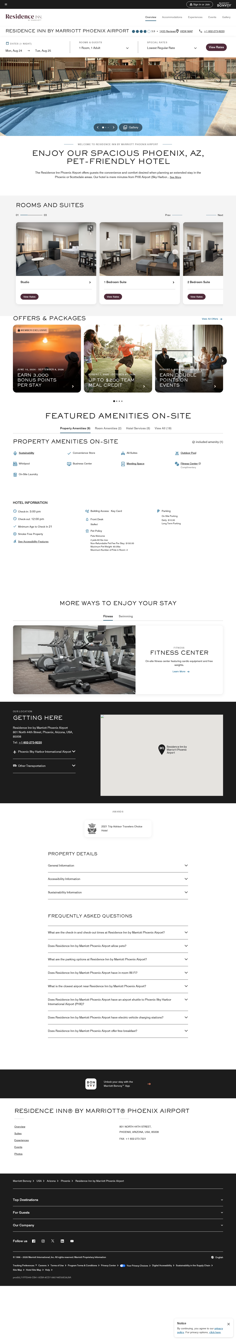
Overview (150, 17)
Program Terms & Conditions (82, 1265)
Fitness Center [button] (189, 463)
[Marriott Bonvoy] (222, 4)
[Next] (223, 361)
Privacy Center (108, 1265)
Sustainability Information (65, 892)
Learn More (179, 671)
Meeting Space (135, 463)
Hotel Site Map (33, 1270)
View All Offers (210, 318)
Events (212, 17)
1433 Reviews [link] (167, 31)
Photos (18, 1153)
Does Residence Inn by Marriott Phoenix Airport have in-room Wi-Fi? (92, 973)
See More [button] (175, 177)
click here (215, 1332)
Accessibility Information (64, 879)
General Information (61, 865)
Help (47, 1270)
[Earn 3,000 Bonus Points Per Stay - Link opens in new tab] (47, 359)
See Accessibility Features (33, 541)
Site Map (17, 1270)
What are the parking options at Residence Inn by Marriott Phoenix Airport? (97, 959)
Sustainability (26, 452)
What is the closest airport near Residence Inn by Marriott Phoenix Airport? (97, 986)
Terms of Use (57, 1265)
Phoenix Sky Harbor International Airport (44, 751)
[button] (199, 4)
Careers (42, 1265)
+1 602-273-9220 (214, 31)
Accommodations (172, 17)
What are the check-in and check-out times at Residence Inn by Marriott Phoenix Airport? (106, 932)
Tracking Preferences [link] (23, 1265)
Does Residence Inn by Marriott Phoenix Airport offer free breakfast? (92, 1031)
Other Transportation (32, 766)
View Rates (29, 296)
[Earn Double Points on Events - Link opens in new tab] (189, 359)
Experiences (195, 17)
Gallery (226, 17)
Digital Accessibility (162, 1265)
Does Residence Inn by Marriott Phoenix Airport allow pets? (87, 946)
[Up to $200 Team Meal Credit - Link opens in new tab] (118, 359)
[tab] (75, 428)
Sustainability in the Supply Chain (193, 1265)
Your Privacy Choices (136, 1265)
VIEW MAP (186, 31)
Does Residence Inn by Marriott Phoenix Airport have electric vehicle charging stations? (105, 1017)
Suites (18, 1133)
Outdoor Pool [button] (188, 452)
